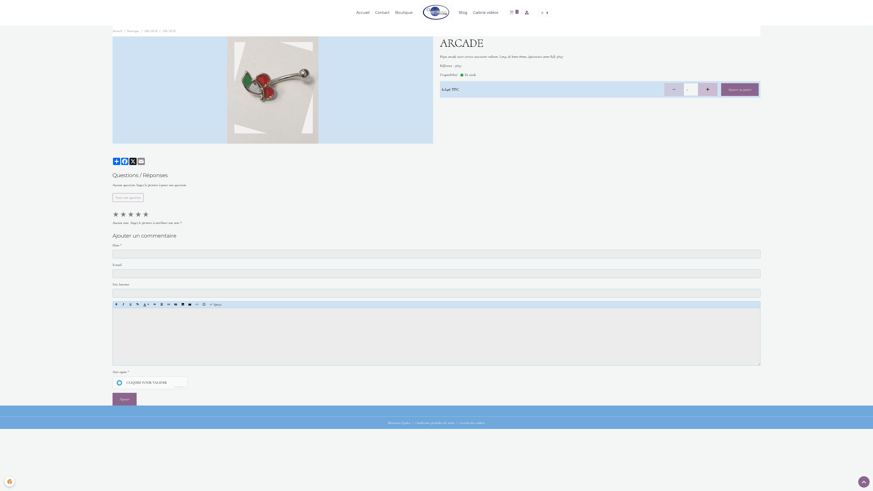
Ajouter (125, 399)
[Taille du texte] (137, 304)
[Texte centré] (161, 304)
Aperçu (217, 304)
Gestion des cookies (472, 423)
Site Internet (121, 284)
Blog (463, 12)
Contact (382, 12)
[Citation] (154, 304)
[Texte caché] (175, 304)
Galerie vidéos (485, 12)
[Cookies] (10, 481)
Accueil (363, 12)
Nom (116, 245)
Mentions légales (399, 423)
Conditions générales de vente (435, 423)
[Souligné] (130, 304)
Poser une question (128, 197)
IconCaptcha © (180, 387)
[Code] (197, 304)
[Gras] (116, 304)
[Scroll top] (864, 482)
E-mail (117, 265)
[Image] (182, 304)
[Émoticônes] (204, 304)
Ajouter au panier (740, 89)
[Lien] (168, 304)
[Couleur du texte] (146, 304)
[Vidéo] (189, 304)
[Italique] (123, 304)
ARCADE (151, 31)
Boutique (404, 12)
